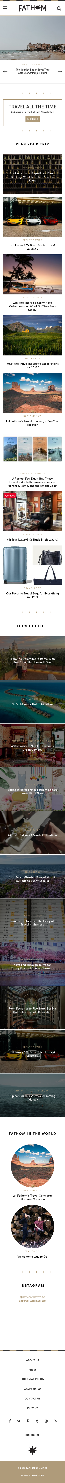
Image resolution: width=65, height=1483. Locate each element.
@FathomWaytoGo (32, 1297)
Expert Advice (32, 240)
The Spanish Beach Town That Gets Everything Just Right (33, 71)
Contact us (33, 1398)
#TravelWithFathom (32, 1301)
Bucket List (33, 358)
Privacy (32, 1408)
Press (33, 1369)
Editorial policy (32, 1379)
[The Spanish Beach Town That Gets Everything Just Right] (32, 37)
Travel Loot (32, 588)
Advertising (32, 1389)
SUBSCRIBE (32, 118)
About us (32, 1360)
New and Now (32, 416)
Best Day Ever (32, 64)
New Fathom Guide (32, 473)
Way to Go (32, 1251)
